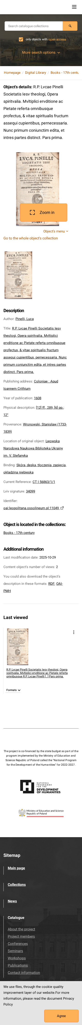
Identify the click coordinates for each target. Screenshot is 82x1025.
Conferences (18, 943)
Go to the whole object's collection (30, 238)
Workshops (17, 958)
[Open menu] (74, 7)
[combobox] (34, 26)
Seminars (15, 951)
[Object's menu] (74, 632)
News (12, 901)
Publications (18, 965)
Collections (17, 884)
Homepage (12, 73)
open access (57, 39)
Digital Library (35, 73)
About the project (21, 929)
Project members (21, 936)
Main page (16, 868)
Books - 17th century (66, 73)
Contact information (24, 972)
